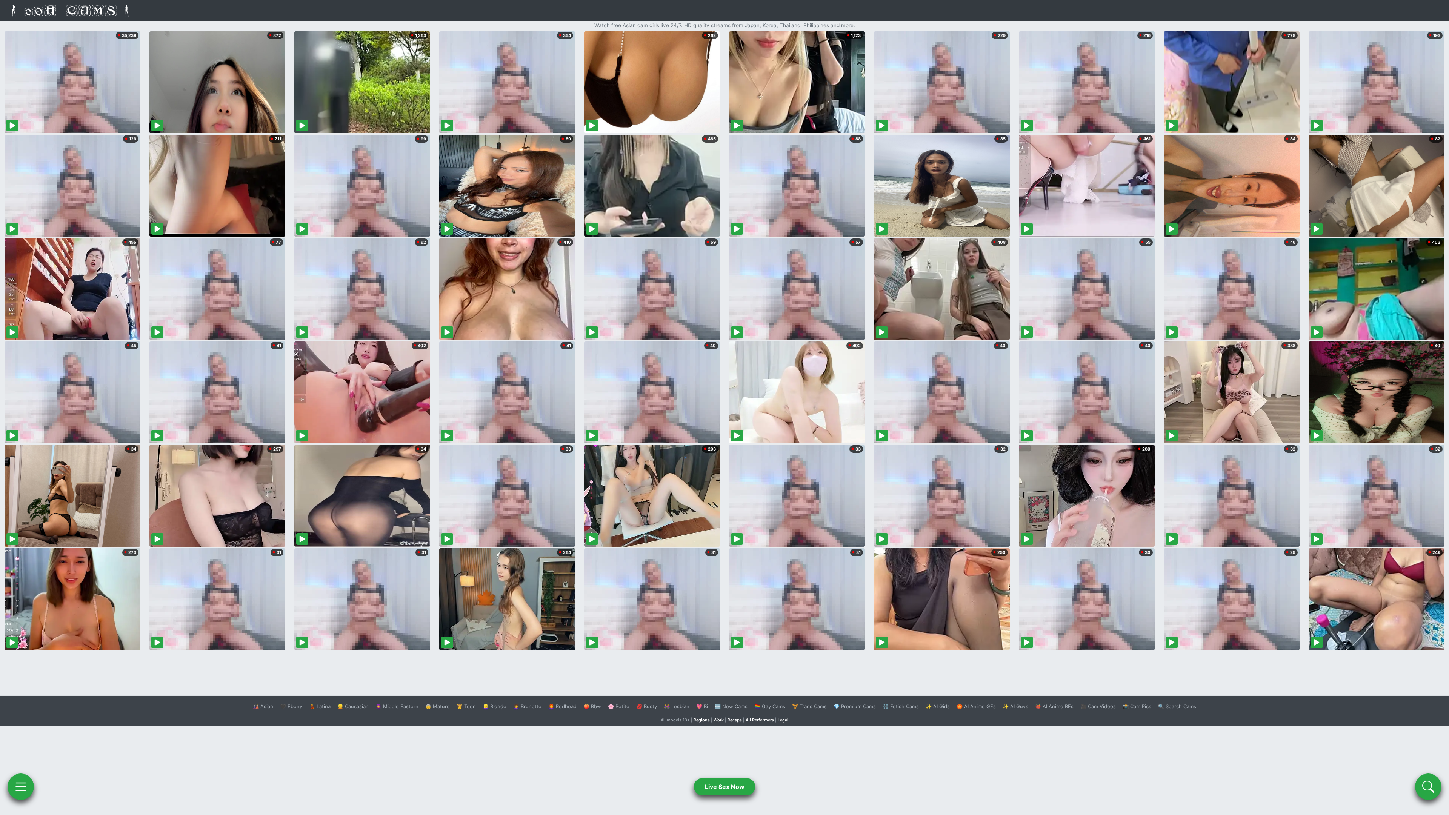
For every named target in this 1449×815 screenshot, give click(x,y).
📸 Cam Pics (1137, 706)
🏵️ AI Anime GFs (976, 706)
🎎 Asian (263, 706)
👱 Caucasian (353, 706)
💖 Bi (702, 706)
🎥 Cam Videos (1098, 706)
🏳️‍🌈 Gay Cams (769, 706)
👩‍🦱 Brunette (527, 706)
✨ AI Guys (1015, 706)
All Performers (760, 720)
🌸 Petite (618, 706)
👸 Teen (466, 706)
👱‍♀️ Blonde (494, 706)
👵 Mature (437, 706)
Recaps (735, 720)
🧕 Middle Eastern (396, 706)
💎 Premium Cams (855, 706)
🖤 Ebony (291, 706)
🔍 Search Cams (1177, 706)
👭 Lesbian (676, 706)
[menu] (21, 786)
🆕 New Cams (731, 706)
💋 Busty (646, 706)
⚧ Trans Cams (809, 706)
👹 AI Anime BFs (1054, 706)
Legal (783, 720)
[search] (1428, 786)
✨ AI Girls (938, 706)
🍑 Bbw (592, 706)
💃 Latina (320, 706)
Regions (702, 720)
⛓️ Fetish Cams (901, 706)
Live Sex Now (724, 786)
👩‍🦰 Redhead (562, 706)
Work (719, 720)
